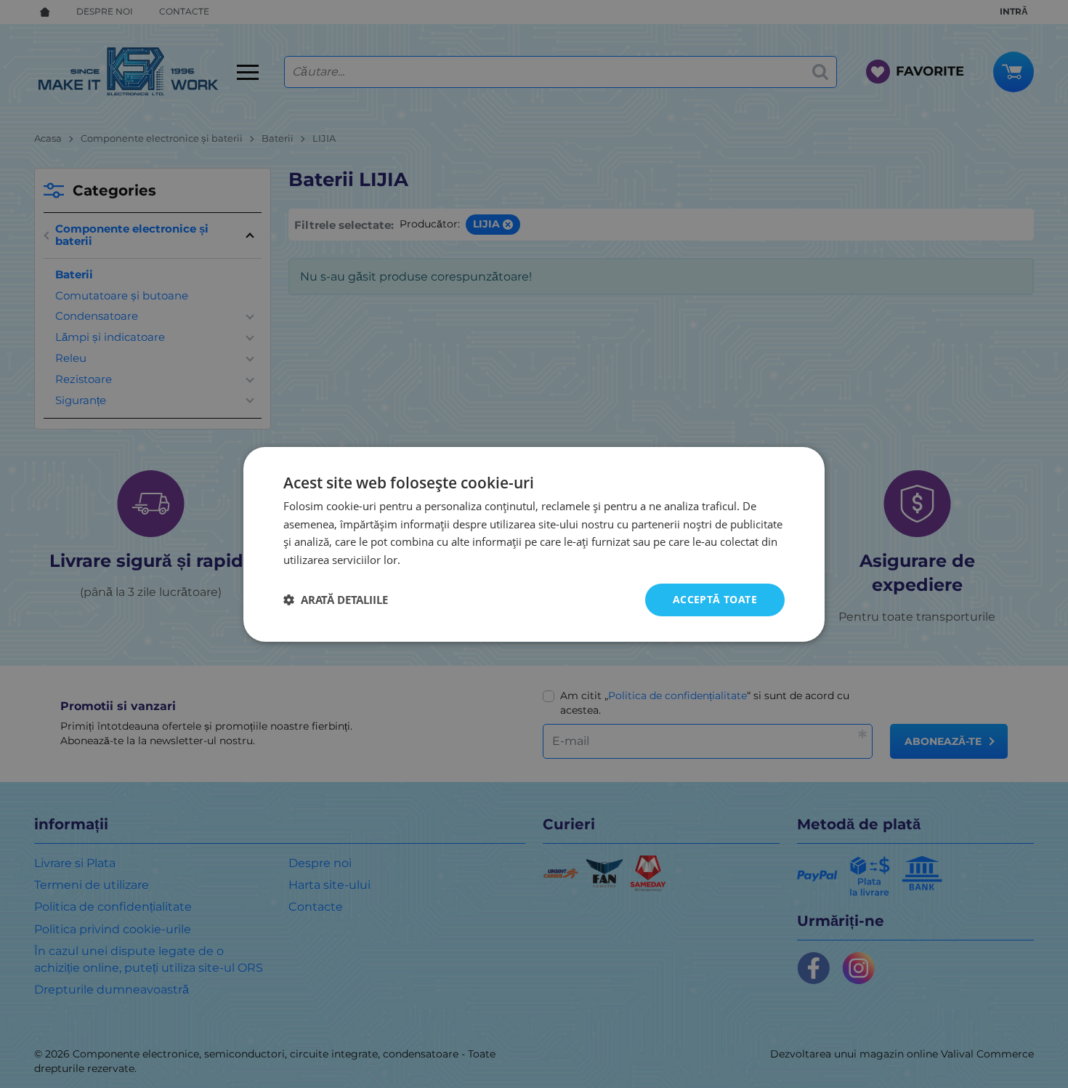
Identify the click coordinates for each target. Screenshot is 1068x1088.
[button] (335, 600)
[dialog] (534, 543)
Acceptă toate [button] (715, 599)
